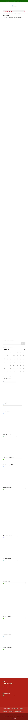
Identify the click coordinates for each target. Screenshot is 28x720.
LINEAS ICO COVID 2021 (10, 111)
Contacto (21, 710)
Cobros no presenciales (10, 223)
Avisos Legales (7, 687)
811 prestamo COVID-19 (10, 221)
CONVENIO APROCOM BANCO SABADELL (13, 229)
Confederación (6, 708)
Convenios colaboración (17, 17)
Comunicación (14, 708)
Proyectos (5, 710)
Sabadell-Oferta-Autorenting (10, 268)
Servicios (21, 708)
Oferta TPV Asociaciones (10, 208)
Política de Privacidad (8, 683)
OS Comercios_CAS (9, 66)
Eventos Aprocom (7, 378)
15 (20, 362)
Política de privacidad (14, 329)
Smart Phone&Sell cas (9, 174)
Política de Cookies (7, 685)
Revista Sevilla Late (18, 711)
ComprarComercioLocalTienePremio (13, 67)
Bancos (10, 17)
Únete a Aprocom (13, 710)
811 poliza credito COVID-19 (11, 220)
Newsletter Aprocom (8, 711)
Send (16, 317)
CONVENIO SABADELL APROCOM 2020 (12, 215)
